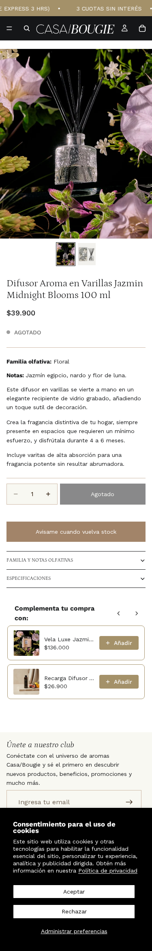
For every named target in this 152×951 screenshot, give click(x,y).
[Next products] (137, 613)
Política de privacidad (107, 870)
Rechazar (74, 911)
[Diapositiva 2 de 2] (87, 254)
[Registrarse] (129, 802)
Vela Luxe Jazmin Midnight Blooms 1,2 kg (69, 639)
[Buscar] (27, 28)
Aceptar (74, 891)
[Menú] (9, 28)
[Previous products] (119, 613)
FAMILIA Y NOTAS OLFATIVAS (39, 560)
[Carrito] (142, 28)
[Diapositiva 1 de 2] (66, 254)
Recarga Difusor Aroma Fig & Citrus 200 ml (69, 678)
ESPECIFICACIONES (28, 578)
